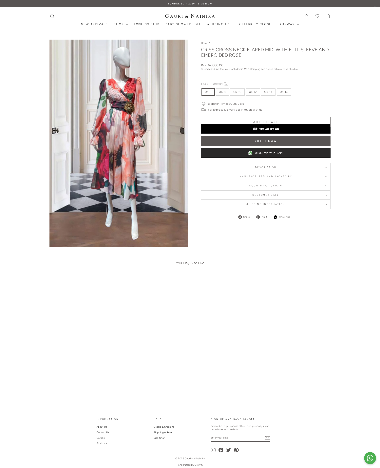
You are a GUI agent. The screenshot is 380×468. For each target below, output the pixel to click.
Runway (287, 24)
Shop (119, 24)
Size (212, 83)
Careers (101, 438)
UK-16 (284, 92)
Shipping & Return (164, 432)
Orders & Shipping (164, 426)
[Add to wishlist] (112, 283)
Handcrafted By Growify (190, 464)
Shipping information (265, 204)
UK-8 (222, 92)
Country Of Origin (265, 185)
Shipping (255, 69)
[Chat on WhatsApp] (370, 458)
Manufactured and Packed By (265, 176)
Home (204, 43)
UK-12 (253, 92)
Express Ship (147, 24)
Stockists (102, 443)
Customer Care (265, 195)
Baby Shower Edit (183, 24)
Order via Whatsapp (269, 153)
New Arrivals (94, 24)
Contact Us (103, 432)
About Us (102, 426)
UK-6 (208, 92)
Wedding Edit (220, 24)
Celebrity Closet (256, 24)
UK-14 (268, 92)
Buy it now (266, 140)
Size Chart (159, 438)
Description (266, 167)
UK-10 (237, 92)
